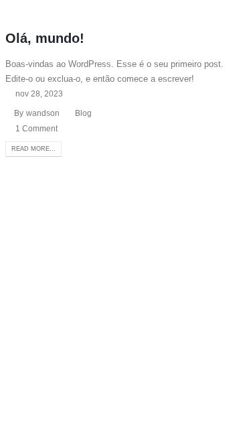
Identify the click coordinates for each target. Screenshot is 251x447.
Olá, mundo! (44, 38)
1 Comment (36, 128)
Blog (83, 113)
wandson (43, 113)
